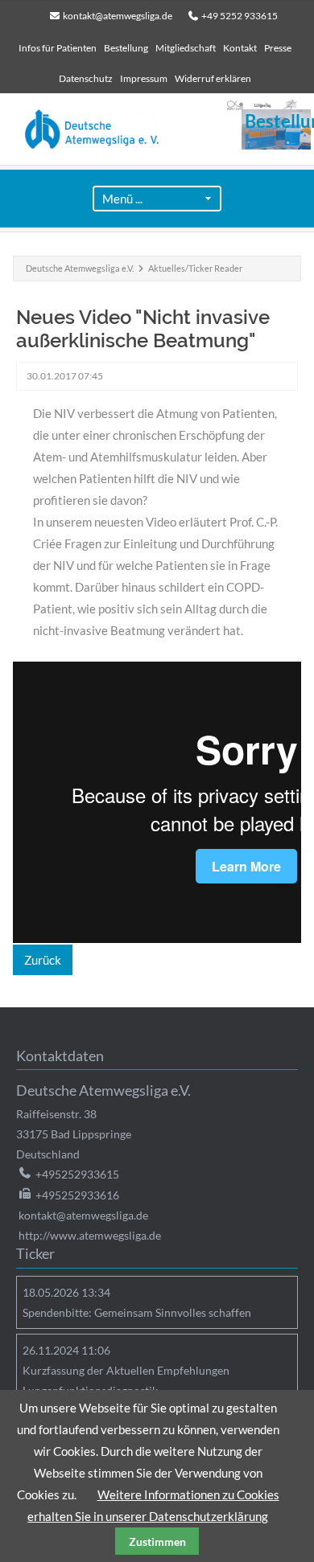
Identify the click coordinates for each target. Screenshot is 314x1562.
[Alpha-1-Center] (235, 105)
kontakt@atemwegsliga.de (117, 16)
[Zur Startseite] (161, 129)
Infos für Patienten (58, 48)
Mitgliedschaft (185, 48)
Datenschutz (86, 78)
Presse (277, 48)
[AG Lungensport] (290, 105)
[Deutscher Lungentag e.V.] (262, 105)
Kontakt (240, 48)
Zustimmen (157, 1541)
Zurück (42, 960)
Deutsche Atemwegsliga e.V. (80, 268)
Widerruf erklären (213, 78)
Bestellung (126, 48)
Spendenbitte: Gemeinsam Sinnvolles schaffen (137, 1312)
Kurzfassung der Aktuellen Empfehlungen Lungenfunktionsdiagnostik (126, 1380)
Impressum (143, 78)
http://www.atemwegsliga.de (90, 1235)
